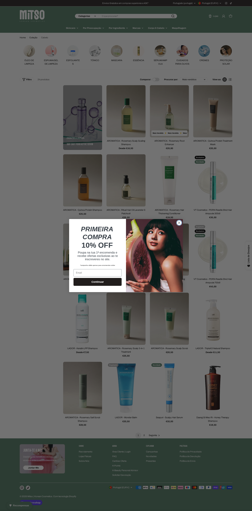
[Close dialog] (179, 222)
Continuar (97, 281)
